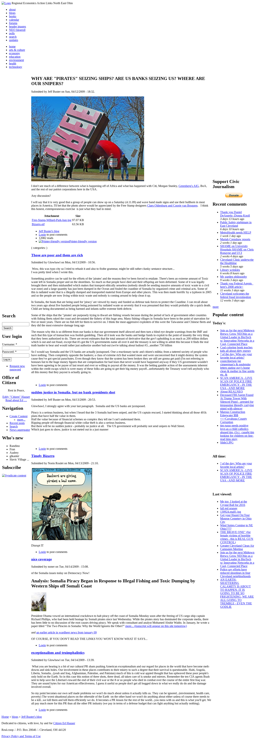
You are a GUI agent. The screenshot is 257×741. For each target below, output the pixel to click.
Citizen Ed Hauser (64, 723)
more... (21, 419)
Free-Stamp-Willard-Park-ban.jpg (51, 220)
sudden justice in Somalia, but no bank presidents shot (73, 392)
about (12, 9)
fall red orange (228, 508)
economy (14, 53)
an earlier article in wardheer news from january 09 (66, 632)
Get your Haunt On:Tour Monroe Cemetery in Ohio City (236, 518)
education (15, 56)
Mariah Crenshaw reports (235, 239)
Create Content (18, 416)
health (12, 63)
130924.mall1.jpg (230, 511)
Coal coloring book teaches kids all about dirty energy (236, 349)
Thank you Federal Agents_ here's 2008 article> (236, 285)
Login (42, 234)
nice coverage (41, 559)
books (12, 16)
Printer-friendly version (83, 241)
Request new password (17, 367)
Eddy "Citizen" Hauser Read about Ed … (16, 398)
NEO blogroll (17, 30)
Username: (9, 344)
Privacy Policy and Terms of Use (21, 736)
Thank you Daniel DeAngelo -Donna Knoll (235, 214)
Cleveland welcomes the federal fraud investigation (235, 295)
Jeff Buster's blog (49, 231)
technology (15, 66)
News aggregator (20, 429)
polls (12, 33)
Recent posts (17, 423)
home (12, 46)
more (216, 306)
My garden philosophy (233, 276)
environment (16, 60)
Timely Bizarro (43, 456)
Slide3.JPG (226, 442)
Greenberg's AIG (189, 186)
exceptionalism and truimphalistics (57, 653)
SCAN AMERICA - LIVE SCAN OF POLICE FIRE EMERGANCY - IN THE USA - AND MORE (236, 383)
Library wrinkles (230, 269)
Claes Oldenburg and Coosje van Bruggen (172, 205)
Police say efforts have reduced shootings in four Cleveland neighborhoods (235, 573)
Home (5, 716)
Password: (9, 351)
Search (14, 426)
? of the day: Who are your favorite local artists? (236, 356)
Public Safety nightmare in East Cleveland (236, 224)
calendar (14, 19)
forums (13, 23)
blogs (12, 13)
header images (17, 26)
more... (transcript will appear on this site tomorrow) (156, 626)
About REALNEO (231, 391)
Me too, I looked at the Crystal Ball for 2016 (233, 503)
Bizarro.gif (38, 224)
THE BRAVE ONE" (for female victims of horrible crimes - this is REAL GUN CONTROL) (236, 537)
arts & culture (17, 50)
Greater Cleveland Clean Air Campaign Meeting (237, 547)
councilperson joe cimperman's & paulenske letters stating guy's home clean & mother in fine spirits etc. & (237, 367)
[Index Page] (6, 3)
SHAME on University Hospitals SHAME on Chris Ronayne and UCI (237, 249)
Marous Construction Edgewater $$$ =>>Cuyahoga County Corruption (233, 417)
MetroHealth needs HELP (235, 232)
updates (13, 40)
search (13, 36)
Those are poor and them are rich (57, 255)
